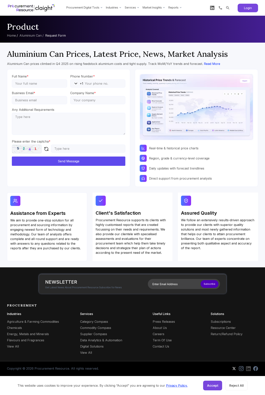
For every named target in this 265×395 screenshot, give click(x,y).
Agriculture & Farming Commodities (33, 322)
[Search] (228, 8)
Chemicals (14, 328)
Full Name (20, 76)
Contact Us (161, 346)
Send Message (68, 161)
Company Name (83, 93)
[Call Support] (220, 8)
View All (13, 346)
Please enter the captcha (31, 141)
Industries (112, 7)
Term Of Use (162, 340)
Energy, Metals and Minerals (28, 334)
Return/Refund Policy (226, 334)
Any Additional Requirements (33, 110)
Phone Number (82, 76)
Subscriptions (221, 322)
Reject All (236, 385)
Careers (158, 334)
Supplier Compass (93, 334)
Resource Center (223, 328)
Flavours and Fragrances (25, 340)
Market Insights (152, 7)
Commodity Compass (95, 328)
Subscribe (209, 283)
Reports (173, 7)
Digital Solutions (92, 346)
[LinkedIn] (212, 8)
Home (11, 35)
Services (130, 7)
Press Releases (164, 322)
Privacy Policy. (177, 385)
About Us (160, 328)
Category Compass (94, 322)
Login (248, 8)
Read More (212, 64)
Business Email (23, 93)
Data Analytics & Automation (101, 340)
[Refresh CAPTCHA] (46, 149)
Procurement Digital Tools (82, 7)
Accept (212, 385)
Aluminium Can (30, 35)
